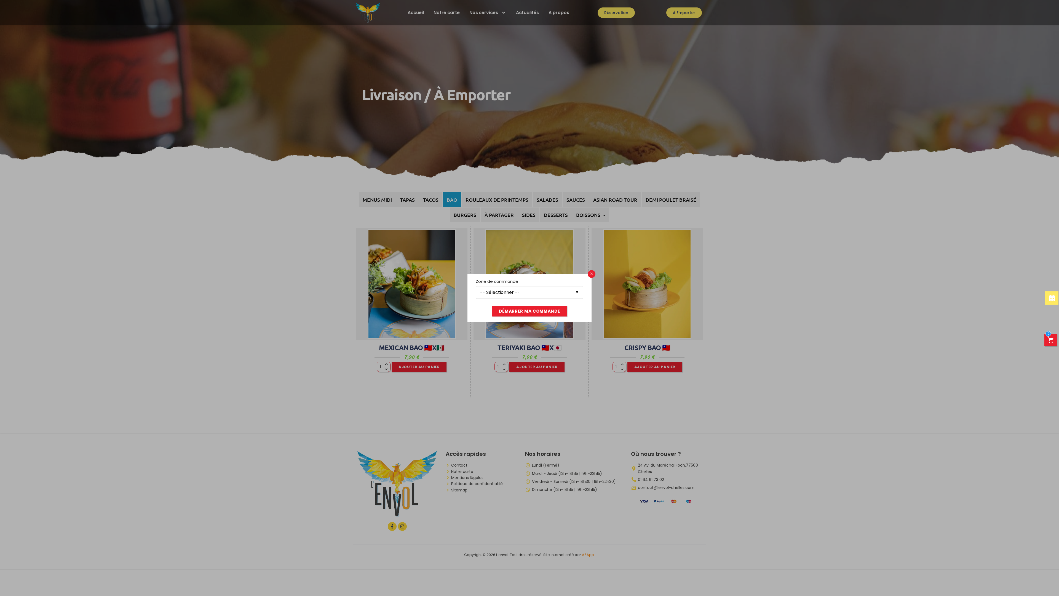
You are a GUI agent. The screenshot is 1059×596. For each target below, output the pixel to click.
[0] (1050, 341)
